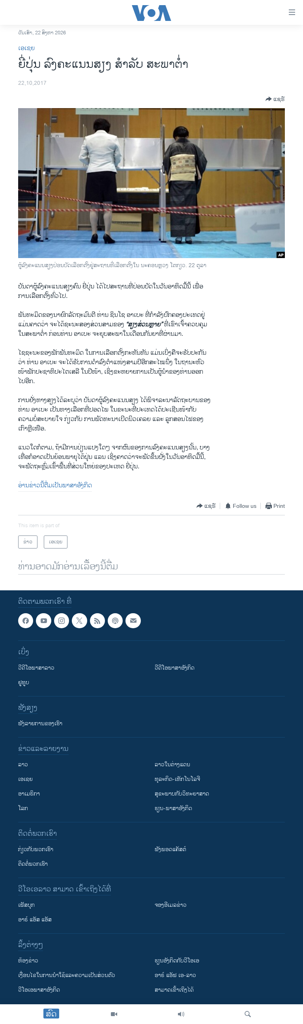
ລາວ (23, 765)
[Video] (114, 1014)
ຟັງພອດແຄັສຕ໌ (170, 850)
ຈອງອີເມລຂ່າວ (171, 905)
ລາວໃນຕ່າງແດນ (172, 765)
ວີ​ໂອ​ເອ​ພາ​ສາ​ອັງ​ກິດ (39, 990)
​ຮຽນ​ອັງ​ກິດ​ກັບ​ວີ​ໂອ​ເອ (177, 961)
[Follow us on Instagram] (61, 620)
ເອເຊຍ (26, 48)
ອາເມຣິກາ (29, 794)
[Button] (275, 99)
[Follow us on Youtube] (43, 620)
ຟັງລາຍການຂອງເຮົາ (40, 724)
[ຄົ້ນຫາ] (248, 1014)
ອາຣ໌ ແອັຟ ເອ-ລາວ (175, 976)
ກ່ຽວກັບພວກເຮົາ (35, 850)
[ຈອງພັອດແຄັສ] (132, 620)
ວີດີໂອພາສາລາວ (36, 668)
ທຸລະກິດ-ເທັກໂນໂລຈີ (177, 779)
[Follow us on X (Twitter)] (79, 620)
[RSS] (97, 620)
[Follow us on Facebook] (25, 620)
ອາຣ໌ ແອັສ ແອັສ (35, 920)
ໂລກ (23, 809)
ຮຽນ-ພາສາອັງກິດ (173, 809)
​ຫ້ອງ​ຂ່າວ (28, 961)
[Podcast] (115, 620)
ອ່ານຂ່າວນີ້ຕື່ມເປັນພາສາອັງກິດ (55, 485)
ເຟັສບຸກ (26, 905)
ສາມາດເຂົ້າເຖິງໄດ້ (174, 990)
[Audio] (181, 1014)
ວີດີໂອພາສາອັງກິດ (175, 668)
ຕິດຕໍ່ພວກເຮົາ (33, 864)
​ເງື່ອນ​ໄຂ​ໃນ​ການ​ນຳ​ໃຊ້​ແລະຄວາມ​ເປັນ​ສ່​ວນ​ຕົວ (66, 976)
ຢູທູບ (23, 683)
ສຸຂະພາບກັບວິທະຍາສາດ (182, 794)
